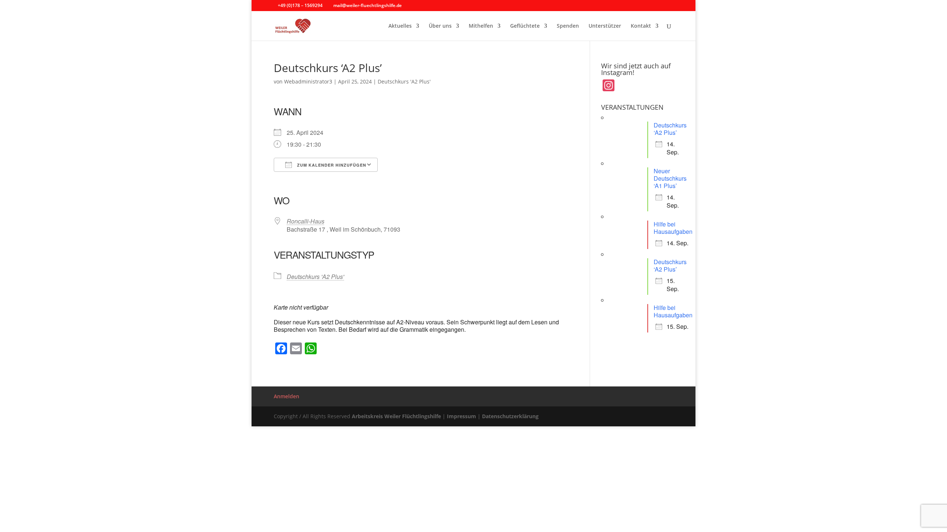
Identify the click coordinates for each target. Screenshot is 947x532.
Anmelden (286, 396)
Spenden (568, 26)
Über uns (440, 26)
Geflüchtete (525, 26)
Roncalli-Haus (305, 221)
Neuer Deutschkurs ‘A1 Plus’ (670, 178)
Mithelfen (481, 26)
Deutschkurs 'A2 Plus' (404, 81)
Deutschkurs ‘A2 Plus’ (670, 129)
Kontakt (641, 26)
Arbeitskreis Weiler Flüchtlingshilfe (396, 416)
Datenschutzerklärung (510, 416)
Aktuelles (400, 26)
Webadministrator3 (308, 81)
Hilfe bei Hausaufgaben (673, 228)
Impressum (461, 416)
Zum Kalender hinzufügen (331, 165)
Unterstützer (605, 26)
